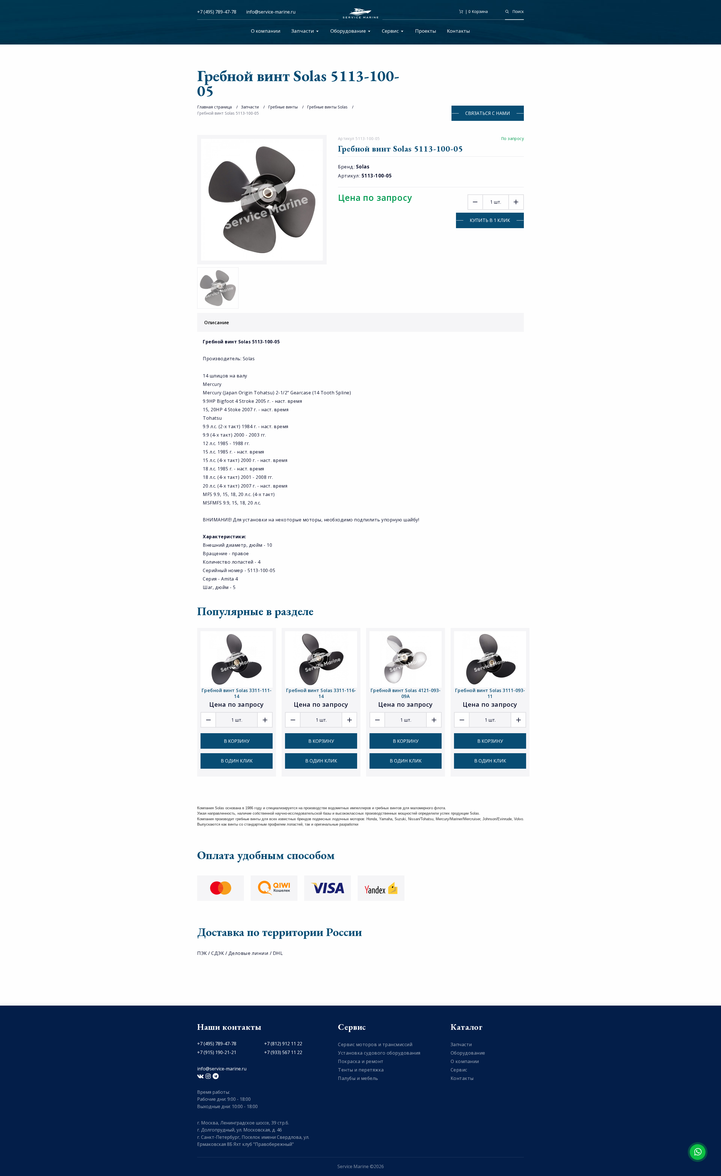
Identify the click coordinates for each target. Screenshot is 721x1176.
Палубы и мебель (358, 1078)
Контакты (458, 31)
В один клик (237, 761)
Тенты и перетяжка (361, 1070)
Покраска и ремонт (361, 1061)
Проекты (425, 31)
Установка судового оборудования (379, 1053)
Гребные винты (283, 107)
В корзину (237, 741)
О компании (266, 31)
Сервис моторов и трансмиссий (375, 1044)
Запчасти (302, 31)
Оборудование (348, 31)
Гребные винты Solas (327, 107)
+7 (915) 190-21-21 (216, 1052)
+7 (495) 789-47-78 (216, 12)
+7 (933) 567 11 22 (283, 1052)
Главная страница (214, 107)
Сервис (390, 31)
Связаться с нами (487, 113)
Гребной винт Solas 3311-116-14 (321, 693)
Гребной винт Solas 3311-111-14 (237, 693)
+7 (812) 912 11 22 (283, 1044)
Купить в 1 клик (490, 220)
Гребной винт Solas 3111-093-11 (490, 693)
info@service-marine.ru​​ (270, 12)
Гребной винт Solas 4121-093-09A (406, 693)
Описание (216, 322)
